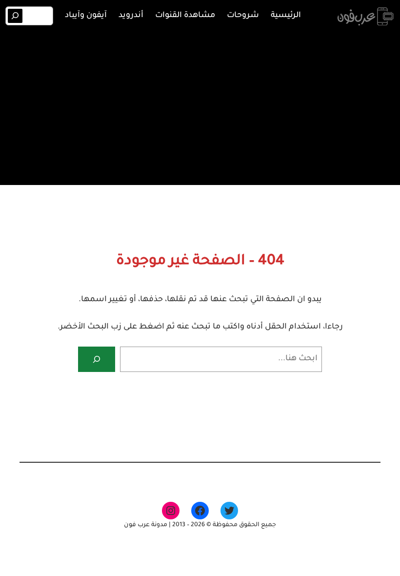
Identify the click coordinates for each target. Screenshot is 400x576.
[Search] (15, 16)
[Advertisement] (200, 106)
